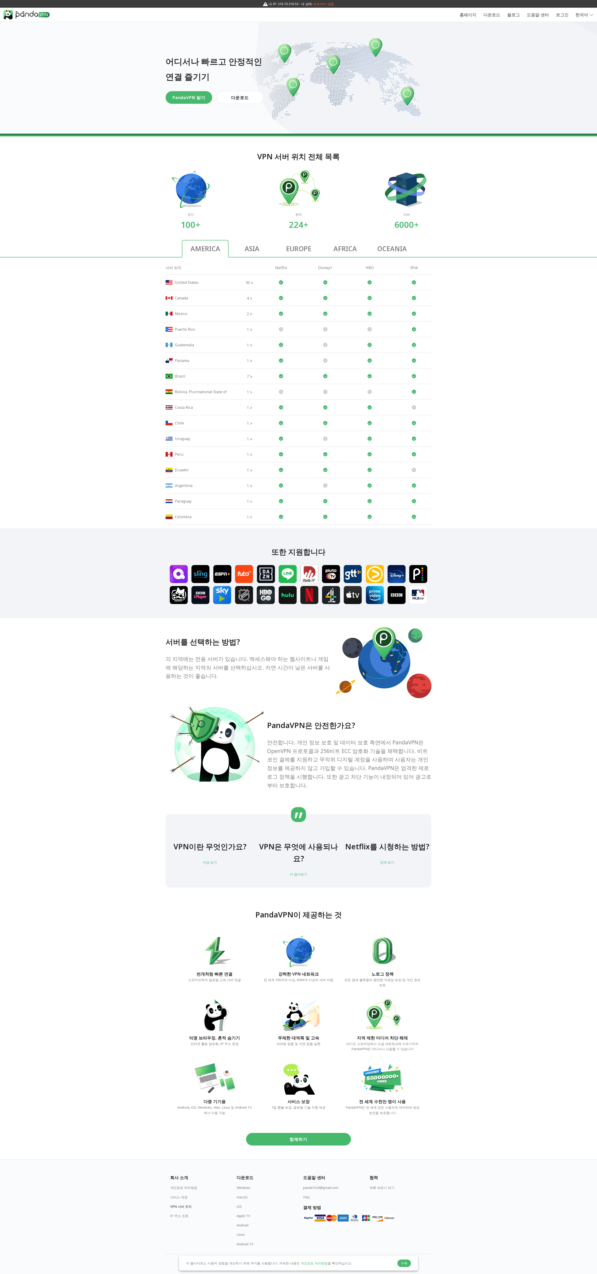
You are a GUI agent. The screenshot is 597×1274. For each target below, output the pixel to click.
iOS (239, 1206)
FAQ (306, 1197)
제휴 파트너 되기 (382, 1187)
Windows (243, 1187)
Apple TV (243, 1216)
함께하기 (298, 1139)
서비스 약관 (178, 1197)
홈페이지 (468, 14)
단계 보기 (387, 862)
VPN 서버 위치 (181, 1206)
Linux (241, 1234)
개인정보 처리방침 (183, 1187)
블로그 (513, 14)
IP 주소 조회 (179, 1216)
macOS (242, 1197)
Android (242, 1225)
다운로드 (491, 14)
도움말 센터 (538, 14)
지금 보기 (210, 862)
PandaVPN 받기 (188, 97)
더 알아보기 (298, 874)
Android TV (245, 1244)
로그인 (562, 14)
